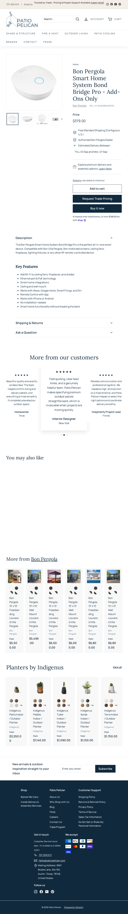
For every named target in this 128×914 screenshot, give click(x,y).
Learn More (105, 168)
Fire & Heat (50, 33)
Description (24, 238)
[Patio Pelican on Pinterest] (52, 891)
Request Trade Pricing (97, 198)
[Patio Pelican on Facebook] (41, 891)
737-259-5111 (12, 4)
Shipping (77, 180)
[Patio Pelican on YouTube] (47, 891)
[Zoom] (34, 82)
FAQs (52, 812)
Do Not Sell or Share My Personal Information (91, 823)
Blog (52, 807)
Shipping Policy (87, 797)
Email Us (28, 4)
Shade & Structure (21, 33)
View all (117, 667)
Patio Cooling (105, 33)
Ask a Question (26, 332)
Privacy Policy (86, 807)
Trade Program (57, 827)
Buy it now (97, 208)
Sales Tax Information (90, 817)
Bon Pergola (79, 105)
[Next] (60, 119)
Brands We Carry (29, 797)
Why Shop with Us (59, 802)
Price (76, 114)
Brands (11, 41)
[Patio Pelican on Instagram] (35, 891)
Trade (47, 41)
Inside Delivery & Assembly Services (31, 803)
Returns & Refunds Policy (92, 802)
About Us (55, 797)
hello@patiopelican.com (52, 860)
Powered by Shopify (73, 907)
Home (76, 64)
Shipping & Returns (29, 323)
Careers (54, 817)
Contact (30, 41)
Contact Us (56, 822)
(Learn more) (97, 2)
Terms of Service (87, 812)
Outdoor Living (76, 33)
